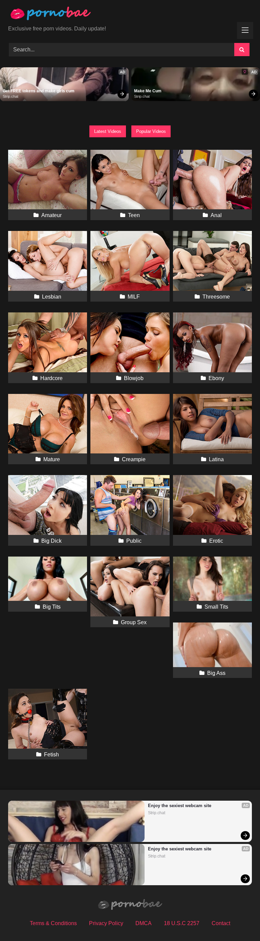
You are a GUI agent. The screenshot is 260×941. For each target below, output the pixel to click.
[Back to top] (239, 920)
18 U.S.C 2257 (181, 923)
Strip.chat (10, 96)
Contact (221, 923)
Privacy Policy (106, 923)
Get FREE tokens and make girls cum (38, 91)
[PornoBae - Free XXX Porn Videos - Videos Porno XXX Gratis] (130, 15)
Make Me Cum (147, 91)
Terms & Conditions (53, 923)
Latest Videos (107, 131)
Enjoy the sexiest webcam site (179, 805)
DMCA (143, 923)
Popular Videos (151, 131)
